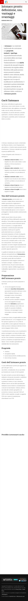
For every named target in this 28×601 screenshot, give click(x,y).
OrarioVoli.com (12, 596)
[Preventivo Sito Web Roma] (14, 579)
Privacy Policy (18, 589)
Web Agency (4, 594)
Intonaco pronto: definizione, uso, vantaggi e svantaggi (12, 12)
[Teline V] (6, 2)
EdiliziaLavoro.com (20, 596)
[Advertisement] (14, 130)
